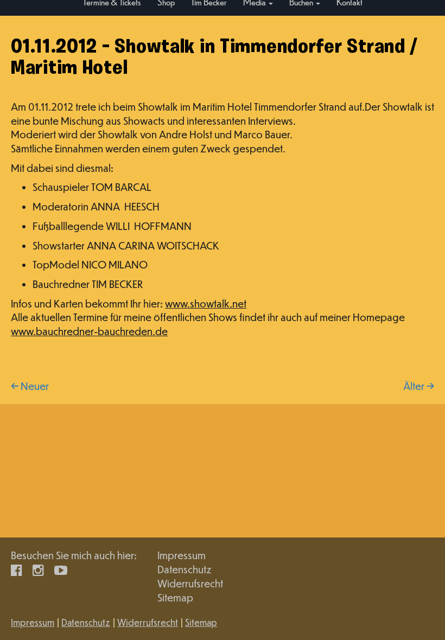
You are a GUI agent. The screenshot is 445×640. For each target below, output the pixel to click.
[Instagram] (38, 569)
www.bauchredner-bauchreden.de (89, 331)
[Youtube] (60, 569)
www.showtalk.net (205, 303)
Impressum (181, 555)
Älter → (418, 386)
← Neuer (30, 386)
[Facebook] (16, 569)
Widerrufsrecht (190, 583)
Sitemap (175, 597)
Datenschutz (184, 569)
